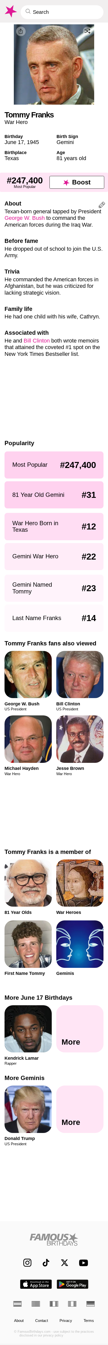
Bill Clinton (37, 341)
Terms (89, 1320)
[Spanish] (17, 1304)
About (19, 1320)
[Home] (54, 1239)
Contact (41, 1320)
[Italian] (72, 1304)
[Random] (87, 31)
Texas (12, 158)
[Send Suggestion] (102, 206)
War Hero (16, 122)
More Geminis (24, 1077)
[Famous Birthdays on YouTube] (82, 1262)
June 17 (14, 142)
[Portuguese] (36, 1304)
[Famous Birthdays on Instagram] (24, 1262)
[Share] (21, 31)
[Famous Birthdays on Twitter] (62, 1262)
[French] (54, 1304)
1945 (33, 142)
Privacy (66, 1320)
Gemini (65, 142)
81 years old (71, 158)
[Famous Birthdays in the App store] (36, 1284)
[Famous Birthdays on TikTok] (43, 1262)
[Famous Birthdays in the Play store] (73, 1284)
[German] (90, 1304)
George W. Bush (25, 218)
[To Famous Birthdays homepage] (10, 11)
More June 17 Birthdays (38, 997)
